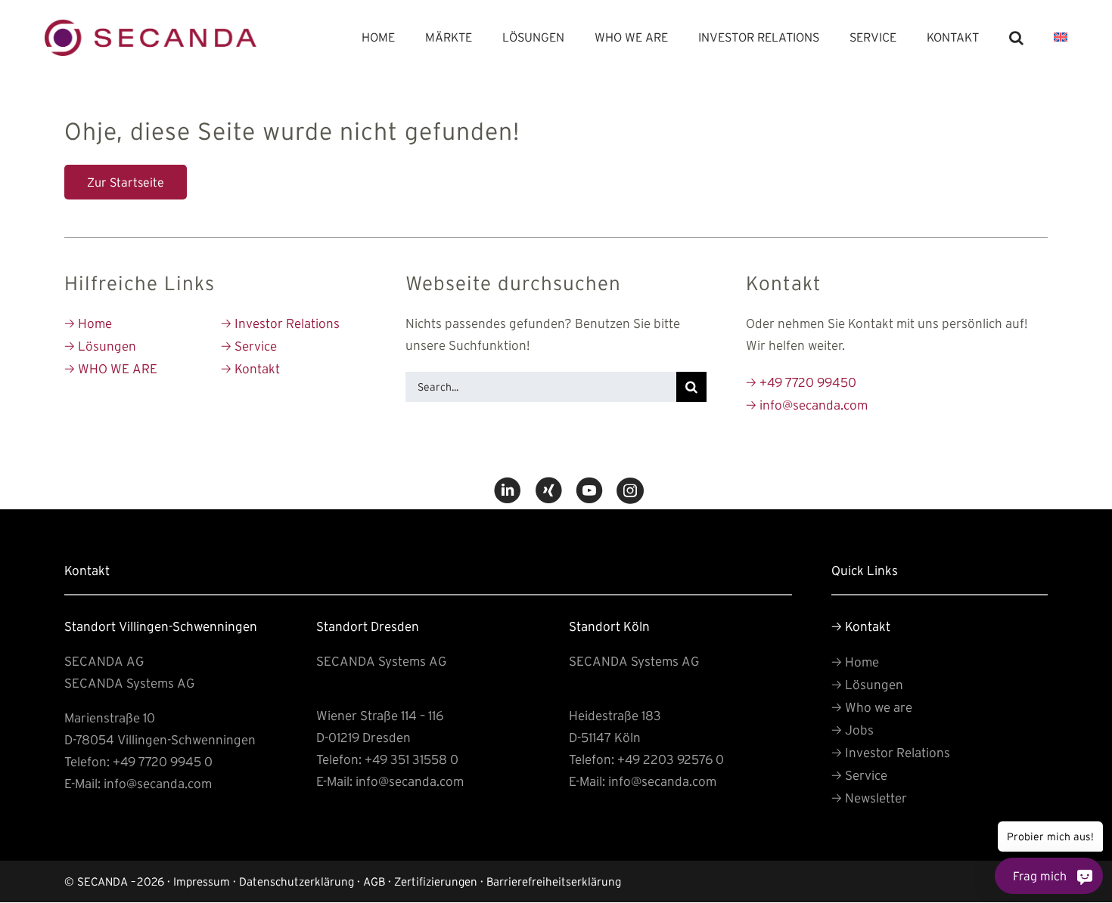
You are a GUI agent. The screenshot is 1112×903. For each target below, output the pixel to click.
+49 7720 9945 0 (163, 761)
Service (249, 346)
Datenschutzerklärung (296, 881)
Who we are (871, 707)
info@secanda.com (807, 404)
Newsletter (869, 797)
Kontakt (250, 368)
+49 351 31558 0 (411, 759)
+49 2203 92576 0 (670, 759)
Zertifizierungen (435, 881)
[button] (1016, 38)
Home (88, 323)
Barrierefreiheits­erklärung (553, 881)
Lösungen (100, 346)
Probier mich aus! (1050, 836)
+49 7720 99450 (801, 382)
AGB (374, 881)
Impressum (201, 881)
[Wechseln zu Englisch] (1060, 38)
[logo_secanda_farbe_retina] (150, 26)
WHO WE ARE (110, 368)
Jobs (852, 729)
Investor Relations (280, 323)
